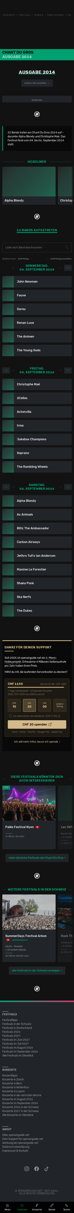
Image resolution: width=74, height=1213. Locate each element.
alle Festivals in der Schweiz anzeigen (36, 970)
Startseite (9, 15)
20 (29, 705)
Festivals (24, 15)
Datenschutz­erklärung (15, 1146)
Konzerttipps (9, 1075)
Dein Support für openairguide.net (22, 1139)
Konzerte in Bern (12, 1083)
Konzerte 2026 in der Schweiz (20, 1107)
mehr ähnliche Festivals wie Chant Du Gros (36, 857)
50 (45, 705)
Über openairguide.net (15, 1135)
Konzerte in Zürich (13, 1079)
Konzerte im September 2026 (20, 1103)
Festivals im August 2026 (17, 1047)
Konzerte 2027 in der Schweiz (20, 1111)
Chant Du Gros (55, 15)
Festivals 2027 (11, 1035)
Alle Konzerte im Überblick (17, 1115)
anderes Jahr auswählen (35, 83)
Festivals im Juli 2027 (15, 1043)
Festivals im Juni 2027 (16, 1039)
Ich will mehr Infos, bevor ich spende (36, 741)
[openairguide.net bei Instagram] (27, 1169)
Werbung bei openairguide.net (20, 1143)
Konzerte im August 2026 (17, 1099)
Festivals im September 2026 (20, 1051)
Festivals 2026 (11, 1032)
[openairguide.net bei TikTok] (47, 1169)
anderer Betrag (59, 705)
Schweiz (38, 15)
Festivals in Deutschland (17, 1028)
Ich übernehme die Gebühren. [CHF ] (35, 716)
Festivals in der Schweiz (16, 1024)
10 (14, 705)
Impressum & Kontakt (15, 1150)
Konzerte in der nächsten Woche (21, 1095)
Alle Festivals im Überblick (17, 1055)
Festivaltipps (10, 1020)
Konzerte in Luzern (13, 1091)
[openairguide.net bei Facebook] (37, 1169)
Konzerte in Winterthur (15, 1087)
